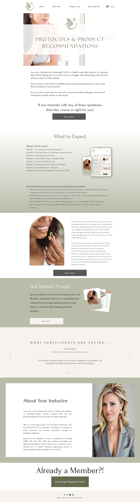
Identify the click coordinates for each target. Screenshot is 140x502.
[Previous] (10, 357)
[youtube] (70, 495)
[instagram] (73, 495)
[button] (94, 6)
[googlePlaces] (67, 495)
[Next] (129, 357)
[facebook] (64, 495)
